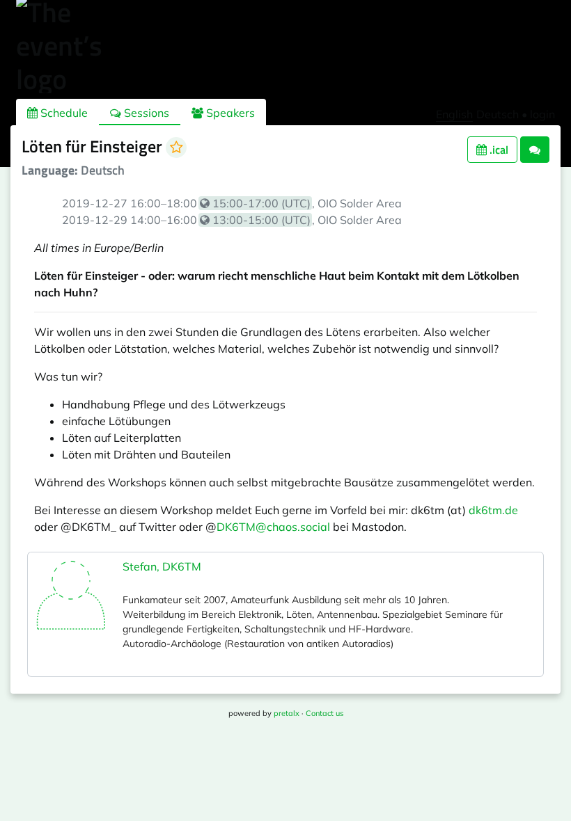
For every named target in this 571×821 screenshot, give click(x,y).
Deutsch (497, 114)
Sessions (145, 113)
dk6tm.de (493, 510)
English (454, 114)
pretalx (286, 713)
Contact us (324, 713)
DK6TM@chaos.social (273, 527)
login (542, 114)
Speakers (229, 113)
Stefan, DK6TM (162, 566)
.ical (497, 149)
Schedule (63, 113)
